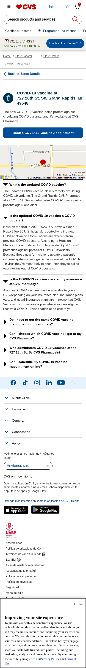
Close (78, 604)
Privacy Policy (49, 659)
